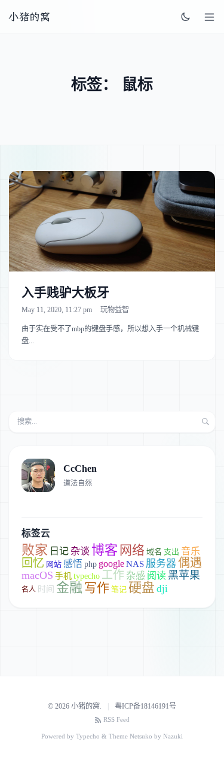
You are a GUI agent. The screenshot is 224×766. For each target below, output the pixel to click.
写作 (96, 588)
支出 (171, 551)
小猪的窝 (29, 17)
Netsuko (141, 736)
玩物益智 (114, 310)
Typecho (88, 736)
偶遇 (190, 562)
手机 (63, 576)
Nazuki (173, 736)
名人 (29, 589)
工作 (113, 575)
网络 (132, 550)
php (90, 564)
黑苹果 (184, 575)
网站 (54, 564)
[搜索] (205, 421)
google (111, 564)
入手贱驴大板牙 (65, 292)
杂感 (135, 575)
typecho (86, 576)
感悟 (72, 564)
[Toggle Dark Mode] (185, 16)
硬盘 (141, 587)
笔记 (119, 589)
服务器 (161, 563)
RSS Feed (116, 719)
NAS (135, 564)
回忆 (33, 563)
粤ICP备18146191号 (145, 706)
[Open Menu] (209, 17)
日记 (59, 551)
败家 (35, 549)
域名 (154, 551)
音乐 (190, 551)
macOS (37, 575)
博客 (104, 549)
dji (162, 588)
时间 (46, 589)
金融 (69, 587)
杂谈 (80, 551)
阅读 (156, 575)
